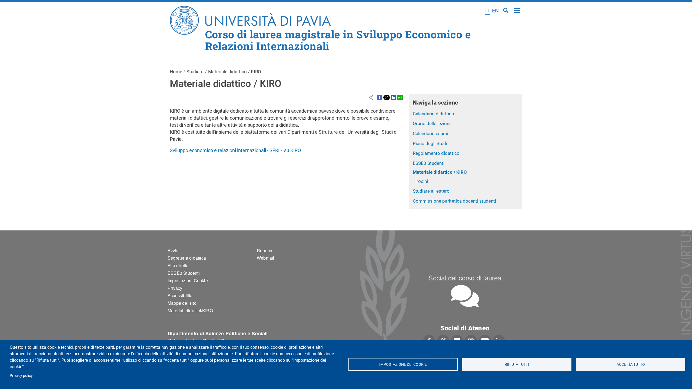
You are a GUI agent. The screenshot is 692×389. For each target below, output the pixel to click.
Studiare (195, 71)
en (495, 10)
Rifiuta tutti (517, 364)
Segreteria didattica (187, 258)
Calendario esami (430, 133)
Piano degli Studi (430, 143)
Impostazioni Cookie (188, 280)
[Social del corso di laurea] (465, 296)
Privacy (175, 288)
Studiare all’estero (431, 191)
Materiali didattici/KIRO (190, 310)
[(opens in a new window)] (379, 97)
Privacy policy (21, 375)
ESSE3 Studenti (428, 163)
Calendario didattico (433, 113)
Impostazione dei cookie (403, 364)
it (487, 10)
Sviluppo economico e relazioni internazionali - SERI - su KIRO (235, 150)
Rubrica (264, 250)
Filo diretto (178, 265)
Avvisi (173, 250)
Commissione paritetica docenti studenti (454, 201)
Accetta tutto (631, 364)
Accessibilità (180, 295)
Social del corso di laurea (464, 277)
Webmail (265, 258)
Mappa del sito (182, 303)
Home (517, 9)
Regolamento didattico (436, 153)
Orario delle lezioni (431, 123)
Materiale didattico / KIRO (440, 172)
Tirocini (420, 181)
